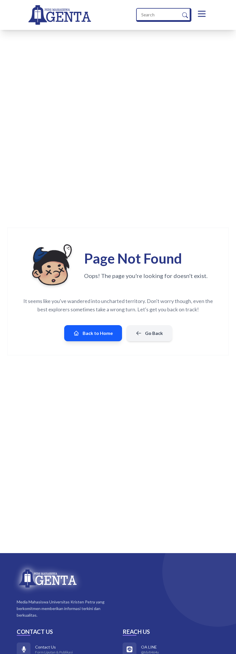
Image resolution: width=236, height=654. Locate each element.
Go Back (154, 333)
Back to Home (98, 333)
